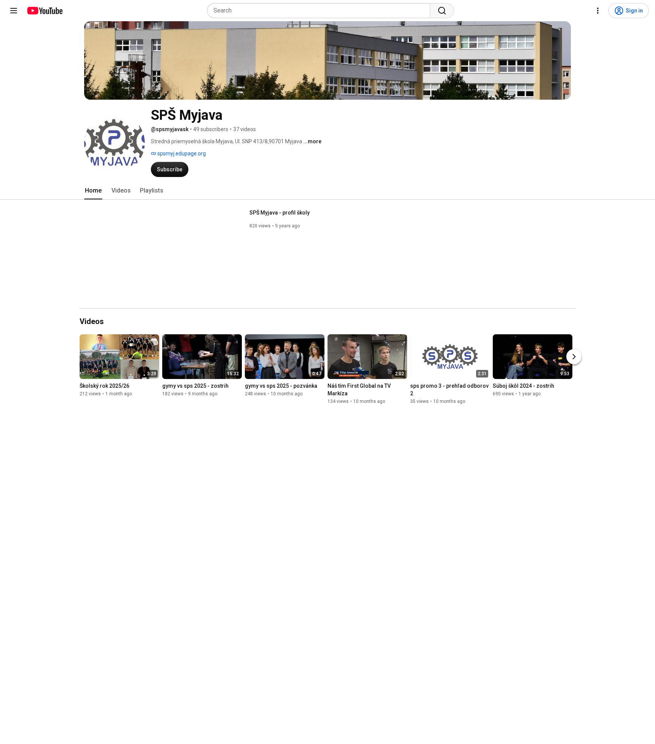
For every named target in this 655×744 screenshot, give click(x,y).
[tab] (93, 191)
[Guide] (13, 10)
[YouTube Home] (44, 10)
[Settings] (597, 10)
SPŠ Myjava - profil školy (279, 213)
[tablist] (327, 191)
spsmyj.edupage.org (181, 153)
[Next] (573, 356)
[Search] (442, 10)
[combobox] (320, 10)
